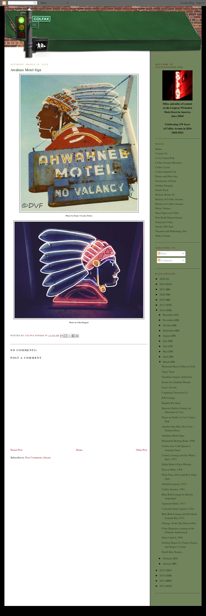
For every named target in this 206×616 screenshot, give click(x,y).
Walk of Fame (162, 236)
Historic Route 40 (165, 194)
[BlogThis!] (66, 336)
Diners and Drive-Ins (166, 176)
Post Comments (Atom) (37, 457)
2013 (163, 580)
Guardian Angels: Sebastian (177, 377)
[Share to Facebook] (73, 336)
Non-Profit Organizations (168, 217)
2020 (163, 294)
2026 (163, 279)
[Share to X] (69, 336)
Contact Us (161, 153)
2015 (163, 570)
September (169, 330)
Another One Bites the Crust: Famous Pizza (177, 428)
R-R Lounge (168, 398)
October (167, 325)
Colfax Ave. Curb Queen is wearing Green (176, 448)
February (168, 558)
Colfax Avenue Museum (168, 162)
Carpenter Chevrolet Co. (175, 392)
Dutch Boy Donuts (172, 552)
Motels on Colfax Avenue (169, 204)
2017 (163, 305)
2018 (163, 299)
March (166, 362)
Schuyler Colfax (164, 222)
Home (79, 450)
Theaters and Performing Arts (171, 231)
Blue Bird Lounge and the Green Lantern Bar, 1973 (179, 516)
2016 (163, 310)
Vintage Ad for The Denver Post (179, 523)
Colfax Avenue (35, 335)
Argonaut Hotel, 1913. (174, 503)
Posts (163, 253)
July (165, 341)
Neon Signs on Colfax (167, 213)
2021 (163, 289)
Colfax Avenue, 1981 (173, 489)
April (166, 356)
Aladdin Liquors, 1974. (174, 484)
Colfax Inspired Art (165, 171)
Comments (166, 260)
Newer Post (16, 450)
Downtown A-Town (165, 181)
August (167, 335)
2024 (163, 284)
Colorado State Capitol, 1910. (178, 508)
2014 (163, 575)
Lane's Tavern (169, 387)
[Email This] (62, 336)
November (169, 320)
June (165, 346)
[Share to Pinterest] (77, 336)
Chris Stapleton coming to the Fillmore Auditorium (178, 530)
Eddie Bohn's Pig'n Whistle (176, 464)
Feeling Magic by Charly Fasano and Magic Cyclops (179, 544)
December (168, 315)
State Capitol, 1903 (172, 537)
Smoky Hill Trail (164, 226)
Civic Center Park (165, 158)
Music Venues (163, 208)
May (165, 351)
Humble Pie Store (171, 403)
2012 (163, 586)
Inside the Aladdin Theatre (176, 382)
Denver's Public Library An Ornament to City (176, 410)
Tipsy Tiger (168, 371)
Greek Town (161, 190)
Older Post (141, 450)
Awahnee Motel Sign (173, 435)
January (167, 563)
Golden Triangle (164, 185)
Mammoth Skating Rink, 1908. (179, 441)
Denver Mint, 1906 (172, 469)
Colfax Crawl (162, 167)
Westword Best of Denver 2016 (178, 366)
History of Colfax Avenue (169, 199)
